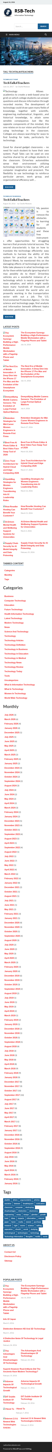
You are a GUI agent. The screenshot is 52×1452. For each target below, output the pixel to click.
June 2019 (9, 1002)
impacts (21, 1218)
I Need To (20, 1409)
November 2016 (11, 1139)
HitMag (28, 1449)
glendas (34, 1215)
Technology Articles (13, 640)
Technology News (13, 663)
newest (28, 1222)
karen (13, 1222)
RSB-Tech (25, 11)
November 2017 (11, 1086)
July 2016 (9, 1157)
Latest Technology (13, 618)
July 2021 (9, 900)
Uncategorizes (11, 680)
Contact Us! (10, 1252)
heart (6, 1218)
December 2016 (11, 1135)
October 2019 (10, 984)
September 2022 (12, 847)
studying (34, 1229)
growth (43, 1215)
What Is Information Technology (19, 685)
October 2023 (10, 830)
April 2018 (9, 1064)
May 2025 (8, 746)
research (7, 1226)
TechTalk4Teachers (16, 83)
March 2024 (9, 808)
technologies (23, 1233)
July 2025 (9, 737)
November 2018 (11, 1033)
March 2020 (9, 962)
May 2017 (8, 1113)
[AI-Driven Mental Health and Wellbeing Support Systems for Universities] (11, 522)
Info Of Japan (9, 1319)
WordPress (17, 1449)
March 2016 (9, 1175)
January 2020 (10, 971)
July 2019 (9, 998)
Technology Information (13, 1237)
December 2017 (11, 1082)
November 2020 (11, 927)
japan (6, 1222)
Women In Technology (15, 693)
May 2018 (8, 1060)
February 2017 (11, 1126)
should (18, 1229)
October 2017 (10, 1091)
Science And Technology (16, 632)
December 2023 (11, 821)
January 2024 (10, 816)
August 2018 (10, 1046)
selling (39, 1226)
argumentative (25, 1200)
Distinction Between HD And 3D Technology (24, 1329)
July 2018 (9, 1051)
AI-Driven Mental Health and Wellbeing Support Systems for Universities (34, 524)
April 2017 (9, 1117)
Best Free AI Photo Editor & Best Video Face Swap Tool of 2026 (34, 445)
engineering (9, 1215)
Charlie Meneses (24, 87)
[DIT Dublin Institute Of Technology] (11, 1397)
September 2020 (12, 936)
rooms (22, 1226)
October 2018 (10, 1038)
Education (9, 605)
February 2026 (11, 724)
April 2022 (9, 870)
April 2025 (9, 750)
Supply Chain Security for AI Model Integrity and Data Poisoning (34, 545)
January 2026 (10, 728)
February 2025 (11, 759)
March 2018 (9, 1068)
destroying (29, 1207)
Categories (9, 570)
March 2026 (9, 719)
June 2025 (9, 741)
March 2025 (9, 755)
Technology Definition (14, 645)
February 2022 (11, 878)
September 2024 (12, 781)
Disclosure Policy (12, 1256)
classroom (8, 1207)
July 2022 (9, 856)
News (7, 627)
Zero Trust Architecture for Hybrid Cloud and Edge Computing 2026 (33, 463)
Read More (8, 186)
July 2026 (9, 715)
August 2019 (10, 993)
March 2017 (9, 1122)
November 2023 (11, 825)
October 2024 (10, 777)
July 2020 (9, 945)
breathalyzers (28, 1204)
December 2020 (11, 923)
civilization (40, 1204)
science (31, 1226)
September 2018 (12, 1042)
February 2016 (11, 1179)
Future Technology (13, 609)
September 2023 (12, 834)
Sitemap (8, 1261)
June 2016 (9, 1161)
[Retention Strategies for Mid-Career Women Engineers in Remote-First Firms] (11, 418)
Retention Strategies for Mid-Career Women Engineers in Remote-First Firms (34, 420)
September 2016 (12, 1148)
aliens (15, 1200)
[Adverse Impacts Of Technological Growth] (11, 1382)
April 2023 (9, 843)
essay (18, 1215)
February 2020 (11, 967)
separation (8, 1229)
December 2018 (11, 1029)
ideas (13, 1218)
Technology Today (10, 79)
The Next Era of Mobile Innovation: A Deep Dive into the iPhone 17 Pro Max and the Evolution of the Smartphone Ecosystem (34, 371)
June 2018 (9, 1055)
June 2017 (9, 1108)
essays (26, 1215)
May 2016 (8, 1166)
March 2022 (9, 874)
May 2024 (8, 799)
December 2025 (11, 732)
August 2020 (10, 940)
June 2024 (9, 794)
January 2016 (10, 1183)
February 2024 (11, 812)
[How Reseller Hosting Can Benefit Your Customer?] (11, 507)
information (31, 1218)
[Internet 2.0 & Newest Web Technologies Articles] (11, 1419)
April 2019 (9, 1011)
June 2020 (9, 949)
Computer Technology (15, 601)
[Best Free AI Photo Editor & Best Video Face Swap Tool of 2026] (11, 443)
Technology (10, 636)
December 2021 (11, 887)
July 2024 (9, 790)
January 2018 (10, 1077)
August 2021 (10, 896)
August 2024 (10, 786)
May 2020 (8, 954)
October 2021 (10, 892)
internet (41, 1218)
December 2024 (11, 768)
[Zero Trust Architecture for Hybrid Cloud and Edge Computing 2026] (11, 461)
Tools (7, 676)
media (20, 1222)
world (45, 1237)
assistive (7, 1204)
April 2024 (9, 803)
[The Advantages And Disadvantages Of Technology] (11, 1351)
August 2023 (10, 839)
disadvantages (10, 1211)
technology (34, 1233)
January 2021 (10, 918)
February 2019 (11, 1020)
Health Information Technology (19, 614)
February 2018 (11, 1073)
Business (9, 596)
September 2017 (12, 1095)
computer (19, 1207)
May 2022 (8, 865)
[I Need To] (8, 1409)
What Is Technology (13, 689)
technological (9, 1233)
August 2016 (10, 1152)
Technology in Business (16, 649)
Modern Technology (14, 623)
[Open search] (46, 35)
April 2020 (9, 958)
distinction (22, 1211)
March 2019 (9, 1015)
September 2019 (12, 989)
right (15, 1226)
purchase (37, 1222)
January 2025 (10, 763)
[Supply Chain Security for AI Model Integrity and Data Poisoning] (11, 543)
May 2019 (8, 1007)
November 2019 (11, 980)
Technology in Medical (12, 196)
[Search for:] (31, 26)
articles (37, 1200)
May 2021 (8, 909)
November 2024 (11, 772)
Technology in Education (16, 654)
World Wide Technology (15, 698)
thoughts (29, 1237)
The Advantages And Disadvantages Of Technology (31, 1353)
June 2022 (9, 861)
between (17, 1204)
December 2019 (11, 976)
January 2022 (10, 883)
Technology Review (13, 667)
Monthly (8, 575)
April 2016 (9, 1170)
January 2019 (10, 1024)
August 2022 (10, 852)
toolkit (37, 1237)
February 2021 (11, 914)
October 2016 (10, 1144)
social (25, 1229)
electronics (33, 1211)
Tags (6, 579)
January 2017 (10, 1130)
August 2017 (10, 1099)
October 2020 (10, 931)
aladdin (7, 1200)
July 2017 (9, 1104)
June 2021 (9, 905)
